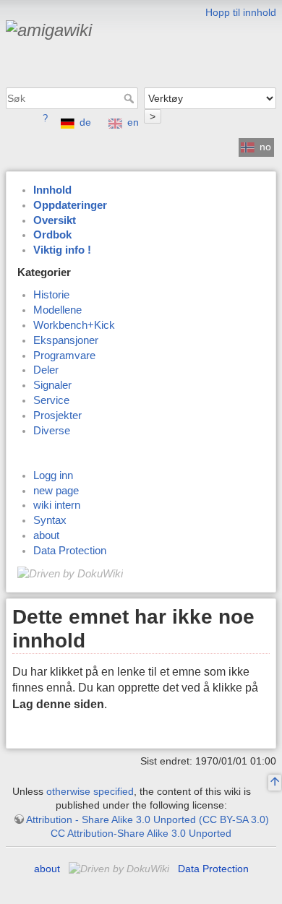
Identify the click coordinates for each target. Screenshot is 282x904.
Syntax (50, 520)
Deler (46, 370)
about (46, 535)
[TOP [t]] (274, 782)
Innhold (52, 190)
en (133, 122)
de (85, 122)
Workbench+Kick (74, 325)
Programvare (64, 355)
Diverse (51, 430)
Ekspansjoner (65, 340)
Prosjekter (57, 415)
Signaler (52, 385)
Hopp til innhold (240, 12)
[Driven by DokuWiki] (70, 573)
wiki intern (56, 505)
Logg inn (53, 475)
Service (51, 400)
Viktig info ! (62, 250)
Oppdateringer (70, 205)
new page (56, 490)
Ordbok (52, 235)
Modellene (57, 310)
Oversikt (54, 220)
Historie (51, 295)
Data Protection (69, 550)
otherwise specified (90, 791)
